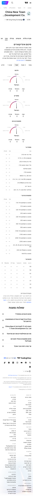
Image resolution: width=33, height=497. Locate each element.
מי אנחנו (13, 430)
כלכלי (29, 429)
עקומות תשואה (27, 442)
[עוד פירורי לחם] (24, 8)
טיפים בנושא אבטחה (10, 465)
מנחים (29, 471)
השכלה (29, 478)
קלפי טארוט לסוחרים (10, 448)
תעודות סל (28, 404)
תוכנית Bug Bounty (10, 467)
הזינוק (14, 414)
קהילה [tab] (12, 38)
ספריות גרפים (12, 476)
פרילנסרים (28, 489)
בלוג (15, 434)
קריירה (14, 438)
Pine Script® (27, 448)
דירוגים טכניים (21, 60)
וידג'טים (14, 474)
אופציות (29, 444)
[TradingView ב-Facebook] (26, 362)
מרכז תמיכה (12, 436)
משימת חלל (13, 432)
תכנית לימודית (12, 493)
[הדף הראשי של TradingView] (26, 3)
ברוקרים (14, 410)
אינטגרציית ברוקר (11, 489)
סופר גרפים (28, 397)
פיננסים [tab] (18, 38)
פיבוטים (28, 259)
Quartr (10, 387)
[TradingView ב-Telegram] (9, 362)
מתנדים (28, 147)
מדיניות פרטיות (12, 459)
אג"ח (30, 406)
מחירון (14, 399)
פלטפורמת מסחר (11, 482)
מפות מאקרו (28, 446)
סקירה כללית (12, 408)
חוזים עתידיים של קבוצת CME (9, 420)
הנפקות (29, 435)
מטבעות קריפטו (27, 408)
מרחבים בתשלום (26, 491)
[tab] (23, 64)
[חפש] (12, 3)
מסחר (29, 476)
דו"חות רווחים (27, 431)
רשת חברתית (27, 461)
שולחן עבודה (28, 455)
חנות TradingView (11, 446)
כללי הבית (28, 469)
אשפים (29, 487)
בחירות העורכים (27, 480)
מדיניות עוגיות (12, 461)
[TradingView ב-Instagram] (17, 362)
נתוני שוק (13, 401)
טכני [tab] (6, 38)
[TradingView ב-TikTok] (4, 362)
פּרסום (14, 487)
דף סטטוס (13, 469)
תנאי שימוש (13, 455)
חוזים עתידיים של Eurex (9, 423)
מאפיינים (13, 397)
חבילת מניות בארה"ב (10, 425)
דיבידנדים (28, 433)
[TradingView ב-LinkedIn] (13, 362)
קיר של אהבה (27, 463)
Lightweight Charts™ (10, 478)
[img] (7, 19)
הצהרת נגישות (12, 463)
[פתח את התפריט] (30, 3)
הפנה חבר (28, 465)
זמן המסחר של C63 (10, 450)
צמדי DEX (28, 412)
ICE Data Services (12, 375)
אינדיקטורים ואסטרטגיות (24, 485)
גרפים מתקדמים (11, 480)
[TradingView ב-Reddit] (30, 367)
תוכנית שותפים (12, 491)
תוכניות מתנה (12, 403)
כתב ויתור (13, 457)
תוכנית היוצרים (27, 467)
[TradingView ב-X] (30, 362)
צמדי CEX (28, 410)
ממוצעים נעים (26, 195)
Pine (30, 414)
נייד (30, 453)
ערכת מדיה (13, 440)
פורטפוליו (28, 440)
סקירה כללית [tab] (27, 38)
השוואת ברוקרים (11, 412)
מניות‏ (29, 402)
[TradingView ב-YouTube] (21, 362)
